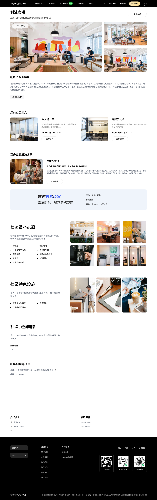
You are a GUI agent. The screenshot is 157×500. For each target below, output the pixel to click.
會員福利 (44, 457)
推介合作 (44, 467)
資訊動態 (44, 462)
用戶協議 (44, 477)
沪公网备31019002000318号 (95, 495)
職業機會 (65, 452)
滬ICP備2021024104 (78, 495)
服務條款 (44, 472)
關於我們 (44, 452)
